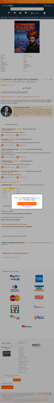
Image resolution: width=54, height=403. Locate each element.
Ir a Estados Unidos (27, 204)
